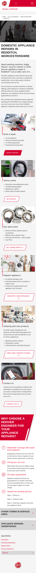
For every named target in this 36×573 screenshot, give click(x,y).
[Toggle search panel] (16, 3)
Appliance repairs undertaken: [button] (12, 524)
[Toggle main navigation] (32, 3)
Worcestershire (25, 17)
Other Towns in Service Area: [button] (15, 512)
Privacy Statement (7, 549)
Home (4, 17)
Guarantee (4, 539)
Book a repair (10, 9)
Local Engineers (13, 17)
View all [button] (5, 553)
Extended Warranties (8, 543)
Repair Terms (5, 546)
